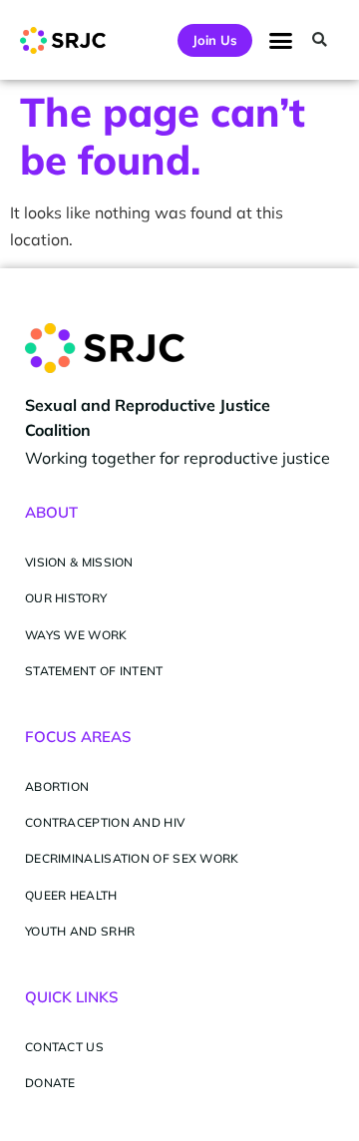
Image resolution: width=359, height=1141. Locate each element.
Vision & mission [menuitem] (79, 562)
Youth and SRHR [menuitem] (80, 931)
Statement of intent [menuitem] (94, 670)
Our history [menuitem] (66, 597)
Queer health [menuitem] (71, 895)
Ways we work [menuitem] (76, 634)
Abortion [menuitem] (57, 786)
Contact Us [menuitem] (64, 1046)
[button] (281, 40)
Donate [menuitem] (50, 1082)
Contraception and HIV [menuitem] (104, 822)
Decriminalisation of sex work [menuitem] (132, 858)
